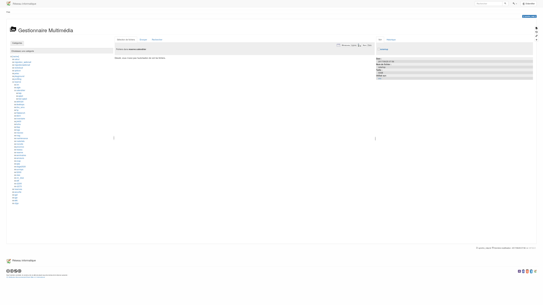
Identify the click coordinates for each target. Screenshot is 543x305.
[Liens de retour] (536, 35)
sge (16, 197)
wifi (17, 180)
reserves (18, 189)
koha (18, 124)
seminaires (21, 155)
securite (17, 191)
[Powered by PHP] (523, 271)
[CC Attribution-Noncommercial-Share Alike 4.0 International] (13, 270)
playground (19, 76)
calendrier (20, 90)
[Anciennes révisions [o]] (536, 31)
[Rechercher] (505, 3)
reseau (19, 149)
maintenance (22, 138)
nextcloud (18, 67)
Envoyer (143, 39)
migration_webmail (22, 62)
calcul (16, 59)
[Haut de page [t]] (536, 39)
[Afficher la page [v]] (536, 28)
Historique (391, 39)
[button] (514, 3)
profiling (17, 79)
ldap (18, 127)
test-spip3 (22, 98)
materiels (20, 141)
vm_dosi (20, 177)
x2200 (19, 183)
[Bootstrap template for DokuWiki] (519, 271)
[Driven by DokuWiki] (535, 271)
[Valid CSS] (531, 271)
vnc (379, 78)
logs (18, 129)
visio (18, 175)
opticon (17, 70)
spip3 (20, 95)
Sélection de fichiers (126, 39)
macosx (19, 132)
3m (17, 84)
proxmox (20, 146)
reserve (17, 81)
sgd (16, 194)
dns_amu (20, 107)
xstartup (384, 49)
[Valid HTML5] (527, 271)
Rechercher (157, 39)
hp (17, 110)
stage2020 (21, 166)
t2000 (18, 172)
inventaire (20, 118)
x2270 (19, 186)
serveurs (20, 158)
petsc (16, 73)
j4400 (18, 121)
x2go (16, 203)
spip (18, 163)
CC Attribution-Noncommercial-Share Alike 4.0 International (25, 277)
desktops (20, 104)
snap (18, 160)
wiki (16, 200)
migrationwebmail (22, 64)
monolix (19, 143)
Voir (380, 39)
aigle (18, 87)
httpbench (20, 112)
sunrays (19, 169)
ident (18, 115)
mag (18, 135)
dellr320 (19, 101)
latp (19, 93)
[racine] (15, 56)
